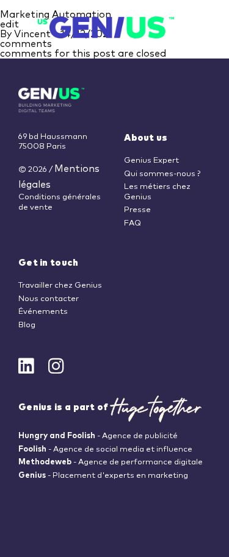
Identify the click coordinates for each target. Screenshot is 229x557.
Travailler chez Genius (60, 285)
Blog (26, 325)
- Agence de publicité (98, 436)
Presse (137, 210)
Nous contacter (48, 299)
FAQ (132, 223)
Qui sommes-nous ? (162, 174)
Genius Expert (151, 161)
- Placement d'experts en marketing (103, 476)
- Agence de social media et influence (105, 449)
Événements (43, 312)
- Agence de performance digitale (110, 462)
